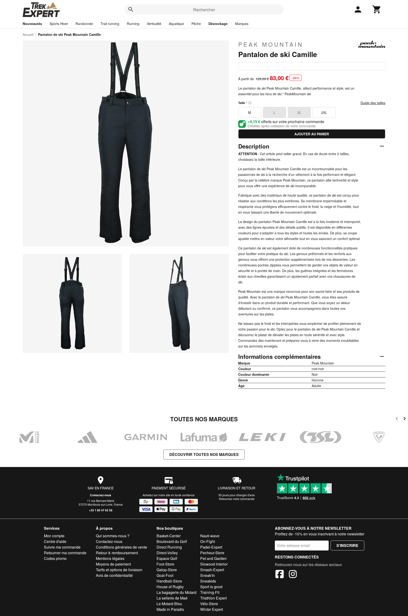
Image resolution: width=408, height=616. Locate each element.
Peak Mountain (270, 44)
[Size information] (249, 102)
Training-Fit (209, 592)
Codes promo (55, 558)
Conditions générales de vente (121, 547)
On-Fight (207, 541)
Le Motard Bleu (169, 603)
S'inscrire (347, 545)
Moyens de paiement (113, 564)
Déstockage (218, 23)
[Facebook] (279, 574)
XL (299, 112)
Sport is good (211, 586)
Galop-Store (167, 569)
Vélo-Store (209, 603)
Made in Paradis (170, 609)
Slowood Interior (214, 564)
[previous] (396, 419)
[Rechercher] (131, 9)
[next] (404, 419)
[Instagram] (293, 574)
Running (133, 23)
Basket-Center (169, 535)
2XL (324, 112)
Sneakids (208, 581)
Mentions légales (110, 558)
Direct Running (169, 547)
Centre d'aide (55, 541)
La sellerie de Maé (172, 598)
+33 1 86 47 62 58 (100, 510)
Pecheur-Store (212, 552)
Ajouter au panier (311, 134)
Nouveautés (32, 23)
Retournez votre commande (237, 499)
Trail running (110, 23)
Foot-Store (165, 564)
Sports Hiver (59, 23)
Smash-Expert (212, 569)
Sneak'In (207, 575)
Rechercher (204, 9)
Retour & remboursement (117, 552)
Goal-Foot (165, 575)
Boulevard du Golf (172, 541)
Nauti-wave (209, 535)
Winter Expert (211, 609)
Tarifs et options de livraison (119, 569)
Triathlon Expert (213, 598)
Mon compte (54, 535)
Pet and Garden (213, 558)
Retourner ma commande (65, 552)
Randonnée (84, 23)
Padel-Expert (211, 547)
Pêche (196, 23)
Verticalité (154, 23)
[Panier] (377, 9)
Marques (241, 23)
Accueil (28, 34)
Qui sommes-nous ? (112, 535)
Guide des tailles (373, 102)
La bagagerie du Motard (176, 592)
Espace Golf (167, 558)
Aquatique (176, 23)
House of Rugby (170, 586)
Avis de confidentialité (114, 575)
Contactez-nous (100, 495)
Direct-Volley (167, 552)
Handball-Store (169, 581)
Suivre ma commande (62, 547)
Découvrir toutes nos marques (204, 454)
